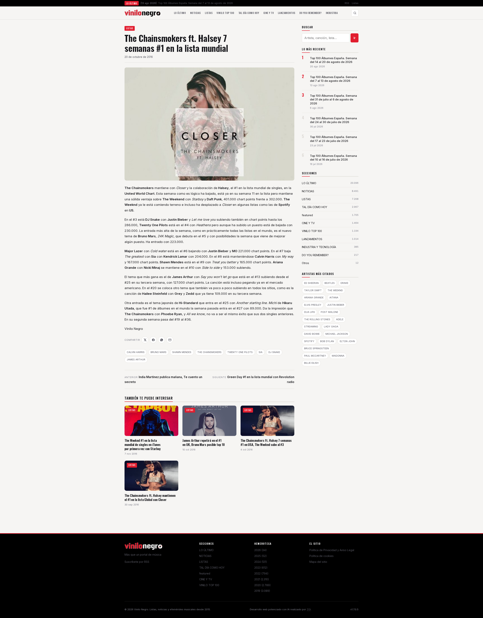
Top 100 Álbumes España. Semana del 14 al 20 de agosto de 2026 (333, 60)
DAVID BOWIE (312, 333)
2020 (262, 585)
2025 (260, 556)
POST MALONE (329, 312)
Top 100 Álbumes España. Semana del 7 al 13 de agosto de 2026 (333, 79)
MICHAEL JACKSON (336, 333)
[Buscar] (354, 13)
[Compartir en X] (145, 339)
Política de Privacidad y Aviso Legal (331, 550)
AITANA (333, 297)
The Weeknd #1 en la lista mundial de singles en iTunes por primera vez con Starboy (143, 444)
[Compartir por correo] (169, 339)
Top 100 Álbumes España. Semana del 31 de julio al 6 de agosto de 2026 (333, 99)
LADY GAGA (331, 326)
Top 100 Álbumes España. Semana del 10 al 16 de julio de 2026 (333, 157)
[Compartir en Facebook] (153, 339)
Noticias (195, 13)
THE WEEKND (335, 290)
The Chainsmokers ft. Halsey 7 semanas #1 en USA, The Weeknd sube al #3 (266, 442)
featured (204, 573)
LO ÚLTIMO (206, 550)
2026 (260, 550)
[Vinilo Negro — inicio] (142, 13)
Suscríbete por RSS (137, 561)
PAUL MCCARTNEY (315, 355)
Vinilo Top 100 (225, 13)
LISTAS (129, 28)
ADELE (339, 319)
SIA (260, 352)
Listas (355, 3)
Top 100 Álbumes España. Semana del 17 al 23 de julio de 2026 (333, 138)
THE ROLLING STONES (317, 319)
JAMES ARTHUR (136, 359)
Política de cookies (321, 556)
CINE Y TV (205, 579)
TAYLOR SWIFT (313, 290)
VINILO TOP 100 (209, 585)
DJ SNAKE (274, 352)
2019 (262, 590)
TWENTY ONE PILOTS (240, 352)
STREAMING (311, 326)
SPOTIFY (309, 341)
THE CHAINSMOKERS (209, 352)
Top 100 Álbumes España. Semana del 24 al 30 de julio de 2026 (333, 120)
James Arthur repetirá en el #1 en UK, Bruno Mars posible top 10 (203, 442)
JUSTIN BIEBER (335, 304)
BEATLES (330, 283)
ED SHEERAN (311, 283)
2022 (261, 573)
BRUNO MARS (158, 352)
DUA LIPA (309, 312)
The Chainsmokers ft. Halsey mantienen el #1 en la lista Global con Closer (150, 497)
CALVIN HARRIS (136, 352)
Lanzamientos (286, 13)
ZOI (309, 609)
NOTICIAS (205, 556)
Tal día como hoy (248, 13)
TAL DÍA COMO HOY (212, 567)
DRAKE (344, 283)
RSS (347, 3)
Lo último (180, 13)
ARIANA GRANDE (314, 297)
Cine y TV (268, 13)
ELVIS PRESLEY (312, 304)
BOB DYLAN (327, 341)
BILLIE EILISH (311, 362)
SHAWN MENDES (181, 352)
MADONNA (338, 355)
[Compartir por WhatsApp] (161, 339)
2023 (261, 567)
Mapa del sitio (318, 561)
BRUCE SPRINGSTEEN (316, 348)
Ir (355, 38)
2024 (260, 561)
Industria (332, 13)
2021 (261, 579)
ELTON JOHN (347, 341)
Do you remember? (310, 13)
